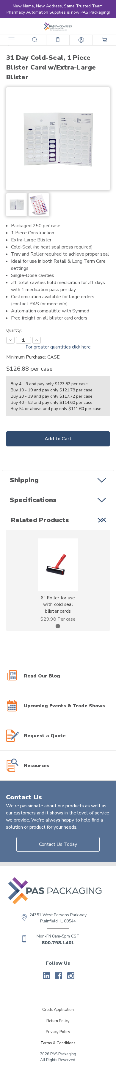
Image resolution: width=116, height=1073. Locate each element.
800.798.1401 (58, 943)
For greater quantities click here (58, 347)
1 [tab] (58, 626)
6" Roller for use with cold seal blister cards (58, 604)
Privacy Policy (58, 1032)
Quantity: (14, 330)
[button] (58, 480)
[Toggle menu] (11, 40)
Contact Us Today (58, 844)
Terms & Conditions (58, 1043)
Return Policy (58, 1021)
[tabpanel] (58, 580)
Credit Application (58, 1009)
